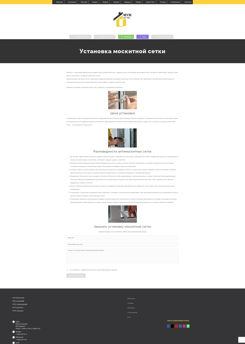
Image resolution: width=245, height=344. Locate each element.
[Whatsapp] (188, 326)
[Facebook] (168, 326)
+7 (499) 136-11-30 (21, 339)
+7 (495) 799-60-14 (21, 334)
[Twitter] (172, 326)
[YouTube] (176, 326)
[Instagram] (184, 326)
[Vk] (180, 326)
